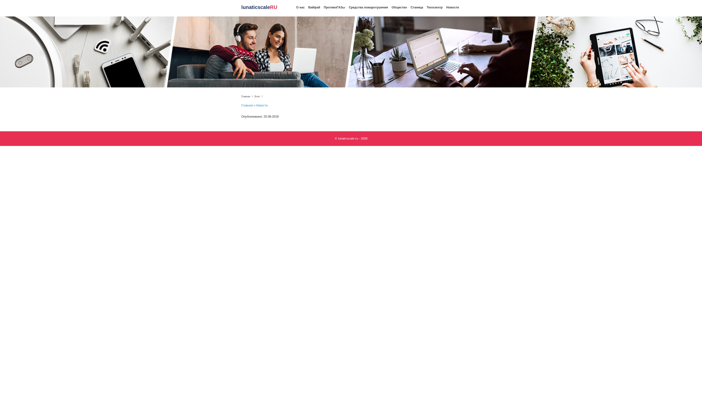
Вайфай (314, 7)
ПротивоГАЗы (334, 7)
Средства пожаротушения (368, 7)
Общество (399, 7)
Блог (257, 96)
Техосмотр (435, 7)
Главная (245, 96)
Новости (452, 7)
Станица (417, 7)
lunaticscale (259, 7)
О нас (300, 7)
